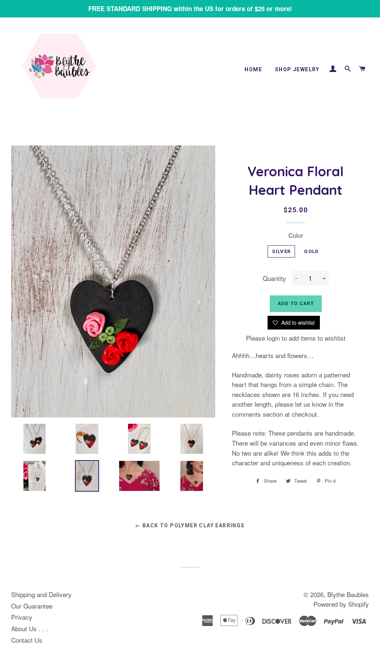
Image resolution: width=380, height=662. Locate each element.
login (273, 338)
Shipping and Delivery (41, 594)
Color (295, 235)
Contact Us (26, 640)
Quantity (274, 278)
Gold (311, 251)
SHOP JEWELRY (297, 69)
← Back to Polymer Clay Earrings (190, 525)
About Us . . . (29, 628)
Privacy (21, 617)
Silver (281, 251)
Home (253, 69)
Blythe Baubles (348, 594)
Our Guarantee (31, 605)
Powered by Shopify (341, 604)
